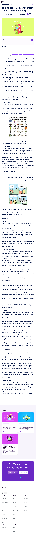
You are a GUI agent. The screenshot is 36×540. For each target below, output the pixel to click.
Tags (2, 519)
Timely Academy (15, 498)
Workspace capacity (4, 518)
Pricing (14, 507)
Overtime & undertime (4, 507)
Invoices (3, 510)
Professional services (15, 503)
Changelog (14, 515)
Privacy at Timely (4, 527)
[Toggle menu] (34, 2)
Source (10, 138)
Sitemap (14, 518)
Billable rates (3, 522)
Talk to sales (14, 527)
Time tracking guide (15, 510)
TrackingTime (26, 498)
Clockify (25, 507)
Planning (3, 499)
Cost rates (3, 511)
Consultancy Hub (15, 499)
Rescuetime (25, 506)
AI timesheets (3, 514)
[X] (4, 493)
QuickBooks (25, 499)
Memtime (25, 502)
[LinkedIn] (2, 493)
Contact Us (14, 532)
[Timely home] (4, 2)
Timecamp (25, 510)
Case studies (14, 506)
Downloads (14, 528)
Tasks (2, 515)
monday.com (26, 503)
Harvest (25, 511)
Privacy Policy (22, 538)
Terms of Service (32, 538)
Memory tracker (4, 498)
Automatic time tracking (5, 502)
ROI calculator (15, 511)
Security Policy (27, 538)
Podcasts (14, 514)
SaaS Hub (14, 502)
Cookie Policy (3, 528)
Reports (3, 506)
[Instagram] (6, 493)
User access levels (4, 503)
